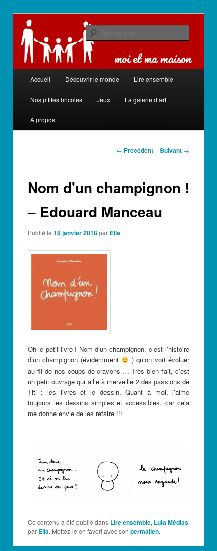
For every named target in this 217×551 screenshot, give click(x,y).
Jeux (103, 99)
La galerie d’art (145, 99)
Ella (115, 232)
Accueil (40, 79)
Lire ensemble (130, 522)
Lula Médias (171, 522)
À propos (42, 119)
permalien (144, 531)
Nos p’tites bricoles (56, 99)
